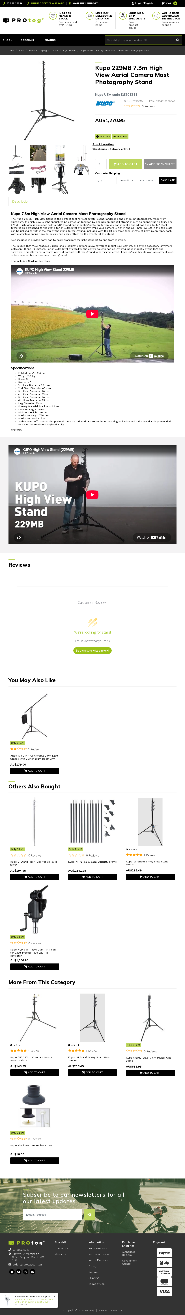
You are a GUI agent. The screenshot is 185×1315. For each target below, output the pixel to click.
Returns (93, 1272)
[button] (160, 164)
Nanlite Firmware (99, 1254)
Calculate (168, 180)
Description (20, 201)
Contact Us (61, 1248)
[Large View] (16, 153)
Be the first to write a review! (92, 650)
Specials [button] (27, 40)
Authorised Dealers (128, 1253)
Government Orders (129, 1262)
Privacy (93, 1266)
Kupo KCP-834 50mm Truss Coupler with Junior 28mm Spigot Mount (30, 1300)
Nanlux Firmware (98, 1260)
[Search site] (177, 40)
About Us (60, 1254)
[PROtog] (23, 20)
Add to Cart (127, 164)
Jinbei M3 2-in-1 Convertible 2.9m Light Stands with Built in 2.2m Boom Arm (34, 757)
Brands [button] (50, 40)
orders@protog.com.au (27, 1264)
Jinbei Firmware (98, 1248)
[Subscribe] (89, 1214)
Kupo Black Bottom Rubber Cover (31, 1145)
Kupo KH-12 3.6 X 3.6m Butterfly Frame (92, 861)
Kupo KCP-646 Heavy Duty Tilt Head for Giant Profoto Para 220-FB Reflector (33, 952)
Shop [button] (6, 40)
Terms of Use (97, 1283)
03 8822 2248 (20, 1249)
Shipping (94, 1277)
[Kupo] (105, 103)
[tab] (20, 201)
